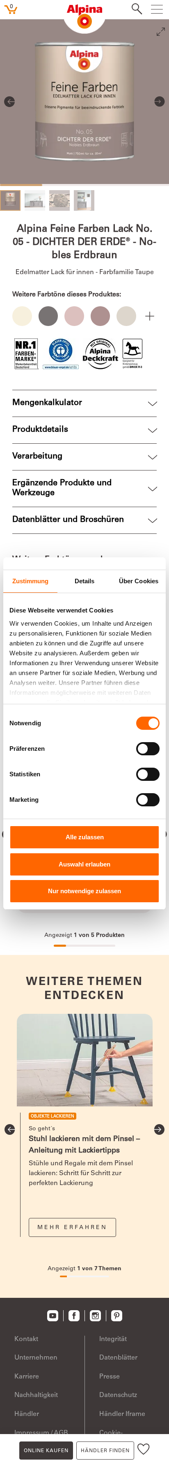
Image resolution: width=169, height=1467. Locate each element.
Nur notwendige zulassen (84, 890)
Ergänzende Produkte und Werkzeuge (62, 489)
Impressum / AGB (41, 1433)
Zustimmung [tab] (30, 580)
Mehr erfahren (72, 1228)
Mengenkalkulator (47, 403)
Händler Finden (105, 1450)
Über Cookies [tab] (138, 580)
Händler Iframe (122, 1414)
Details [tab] (85, 580)
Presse (109, 1377)
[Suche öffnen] (134, 10)
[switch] (148, 748)
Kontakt (26, 1339)
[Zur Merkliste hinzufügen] (143, 1451)
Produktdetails (40, 430)
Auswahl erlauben (84, 864)
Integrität (113, 1339)
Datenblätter (118, 1358)
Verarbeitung (37, 457)
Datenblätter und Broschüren (68, 520)
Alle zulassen (85, 837)
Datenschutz (118, 1395)
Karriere (26, 1377)
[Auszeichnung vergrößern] (26, 353)
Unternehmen (35, 1358)
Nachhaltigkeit (36, 1395)
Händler (26, 1414)
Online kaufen (46, 1450)
